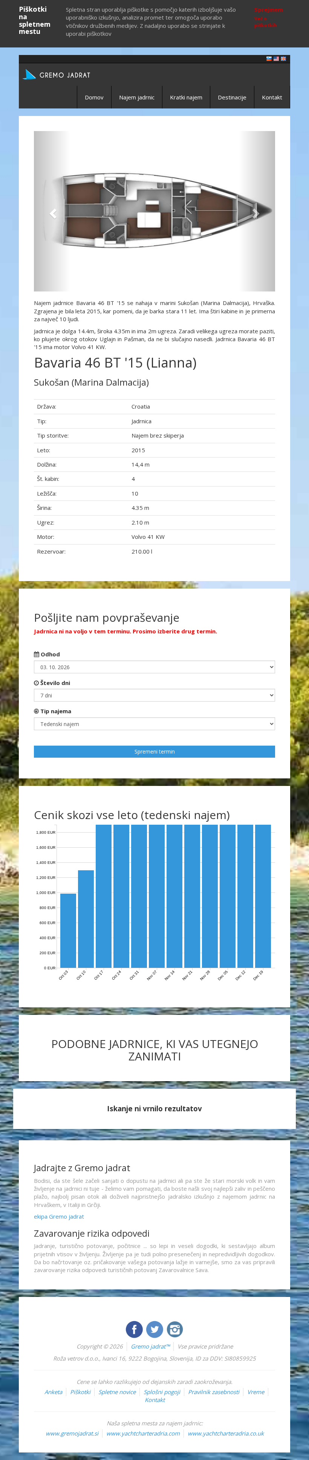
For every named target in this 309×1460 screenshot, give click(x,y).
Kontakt (272, 97)
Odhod (49, 654)
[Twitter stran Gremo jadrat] (155, 1328)
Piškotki (80, 1392)
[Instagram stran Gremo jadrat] (174, 1328)
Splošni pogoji (162, 1392)
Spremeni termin (155, 751)
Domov (94, 97)
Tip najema (55, 711)
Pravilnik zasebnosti (213, 1392)
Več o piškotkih (265, 21)
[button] (52, 211)
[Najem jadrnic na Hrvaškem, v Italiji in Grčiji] (269, 58)
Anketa (53, 1392)
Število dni (54, 683)
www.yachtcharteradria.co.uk (226, 1433)
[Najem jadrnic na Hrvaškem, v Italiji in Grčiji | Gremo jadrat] (68, 74)
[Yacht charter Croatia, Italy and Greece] (276, 58)
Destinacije (232, 97)
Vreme (255, 1392)
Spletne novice (117, 1392)
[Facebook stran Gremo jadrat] (135, 1328)
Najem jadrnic (136, 97)
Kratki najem (186, 97)
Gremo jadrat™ (150, 1346)
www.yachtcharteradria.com (143, 1433)
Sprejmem (268, 9)
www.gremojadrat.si (72, 1433)
